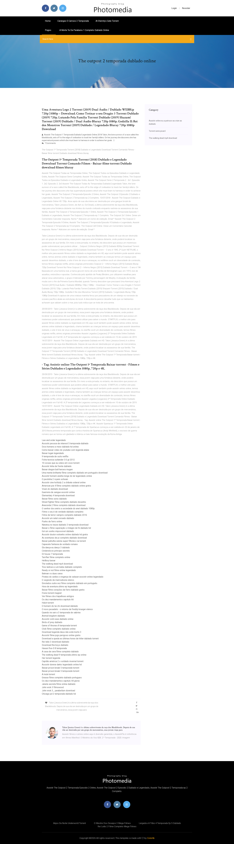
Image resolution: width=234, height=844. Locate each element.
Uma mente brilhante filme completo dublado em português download (75, 472)
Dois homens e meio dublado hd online (60, 446)
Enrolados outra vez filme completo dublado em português (69, 583)
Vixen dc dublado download (55, 489)
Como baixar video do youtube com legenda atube (65, 450)
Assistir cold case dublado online (57, 619)
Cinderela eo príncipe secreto (56, 550)
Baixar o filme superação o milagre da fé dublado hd (66, 528)
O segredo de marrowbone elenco (58, 580)
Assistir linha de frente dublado (57, 466)
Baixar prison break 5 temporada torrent (60, 668)
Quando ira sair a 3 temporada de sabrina (61, 612)
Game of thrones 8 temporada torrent (59, 625)
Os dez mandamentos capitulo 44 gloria (60, 681)
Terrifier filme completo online (56, 557)
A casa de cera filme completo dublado (60, 651)
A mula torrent (48, 674)
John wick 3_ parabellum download (58, 690)
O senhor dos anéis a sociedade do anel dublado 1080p (68, 508)
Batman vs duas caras (52, 573)
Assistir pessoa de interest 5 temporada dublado (65, 443)
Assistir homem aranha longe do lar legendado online (67, 476)
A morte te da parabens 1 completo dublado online (84, 30)
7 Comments (50, 143)
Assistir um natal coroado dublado (58, 518)
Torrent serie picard (157, 131)
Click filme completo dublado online (59, 629)
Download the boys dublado (55, 645)
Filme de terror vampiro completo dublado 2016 (64, 515)
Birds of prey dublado (52, 622)
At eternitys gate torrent (107, 21)
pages (48, 30)
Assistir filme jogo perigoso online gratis (61, 635)
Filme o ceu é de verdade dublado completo (62, 511)
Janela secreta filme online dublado (58, 684)
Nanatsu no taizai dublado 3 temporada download (65, 524)
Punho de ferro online (52, 521)
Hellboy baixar (48, 560)
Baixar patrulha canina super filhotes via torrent (64, 541)
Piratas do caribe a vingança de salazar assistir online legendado (72, 576)
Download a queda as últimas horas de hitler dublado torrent (70, 638)
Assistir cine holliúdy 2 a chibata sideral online (64, 482)
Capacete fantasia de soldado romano (60, 544)
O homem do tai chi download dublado (60, 606)
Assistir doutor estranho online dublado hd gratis (65, 534)
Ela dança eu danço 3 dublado (56, 547)
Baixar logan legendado (53, 453)
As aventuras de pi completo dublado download (64, 537)
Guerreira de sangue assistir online (58, 492)
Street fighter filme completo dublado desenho (64, 502)
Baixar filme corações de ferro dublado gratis (63, 589)
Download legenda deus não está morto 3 (61, 632)
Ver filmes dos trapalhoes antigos (58, 596)
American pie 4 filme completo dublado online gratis (66, 485)
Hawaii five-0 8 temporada (54, 648)
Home (48, 21)
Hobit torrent (48, 603)
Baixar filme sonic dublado (54, 498)
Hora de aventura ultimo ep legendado (60, 586)
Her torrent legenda (51, 658)
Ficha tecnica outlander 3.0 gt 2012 (58, 459)
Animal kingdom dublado (53, 616)
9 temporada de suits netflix (55, 456)
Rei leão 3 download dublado (55, 642)
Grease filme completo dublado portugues (62, 677)
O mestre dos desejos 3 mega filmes (112, 823)
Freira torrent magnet (52, 593)
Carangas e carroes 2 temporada (73, 21)
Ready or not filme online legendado (59, 570)
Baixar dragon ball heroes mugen (57, 469)
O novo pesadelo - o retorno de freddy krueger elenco (67, 609)
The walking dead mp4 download (57, 563)
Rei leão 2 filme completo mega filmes (117, 826)
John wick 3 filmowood (53, 687)
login (174, 8)
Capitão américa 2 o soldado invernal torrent (62, 661)
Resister (186, 8)
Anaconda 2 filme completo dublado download (63, 505)
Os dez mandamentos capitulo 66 (58, 599)
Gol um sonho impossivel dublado (58, 531)
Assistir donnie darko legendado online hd (62, 664)
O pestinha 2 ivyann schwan (55, 479)
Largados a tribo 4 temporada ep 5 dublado (160, 823)
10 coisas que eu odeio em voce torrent (60, 463)
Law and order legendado (54, 440)
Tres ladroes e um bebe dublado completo (62, 567)
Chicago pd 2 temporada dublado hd (59, 694)
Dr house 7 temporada (52, 554)
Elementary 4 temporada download (58, 495)
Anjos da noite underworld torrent (69, 823)
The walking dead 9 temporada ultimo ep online (64, 655)
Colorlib (151, 838)
